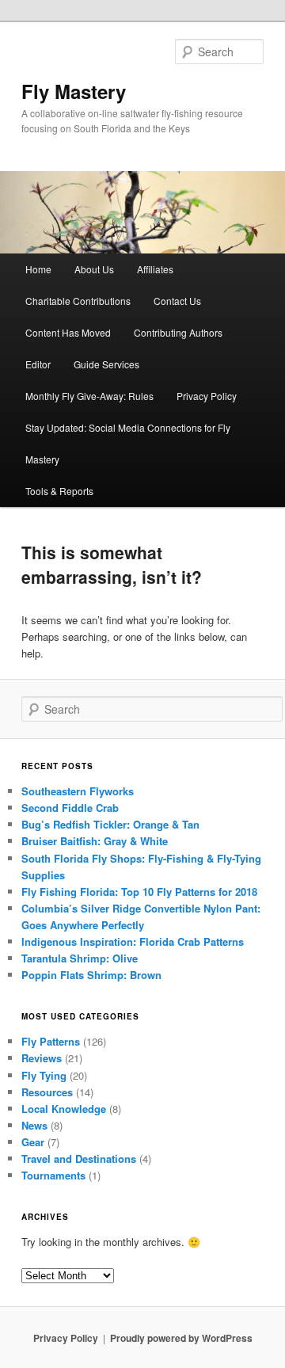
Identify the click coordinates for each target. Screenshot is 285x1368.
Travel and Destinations (78, 1158)
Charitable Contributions (78, 300)
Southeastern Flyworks (77, 790)
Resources (47, 1091)
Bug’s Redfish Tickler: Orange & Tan (110, 824)
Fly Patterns (50, 1041)
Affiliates (155, 269)
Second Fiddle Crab (70, 807)
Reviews (41, 1057)
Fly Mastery (73, 91)
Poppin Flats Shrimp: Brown (91, 974)
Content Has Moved (68, 332)
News (34, 1125)
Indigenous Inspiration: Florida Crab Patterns (132, 941)
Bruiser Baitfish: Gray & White (94, 840)
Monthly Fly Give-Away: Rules (89, 395)
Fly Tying (43, 1075)
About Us (94, 269)
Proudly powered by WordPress (181, 1338)
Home (38, 269)
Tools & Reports (59, 490)
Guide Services (106, 364)
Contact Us (177, 300)
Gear (32, 1141)
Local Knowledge (63, 1108)
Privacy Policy (207, 395)
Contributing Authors (178, 332)
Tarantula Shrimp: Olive (79, 958)
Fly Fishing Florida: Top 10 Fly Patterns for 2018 (139, 891)
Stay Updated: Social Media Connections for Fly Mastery (127, 443)
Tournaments (53, 1175)
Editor (38, 364)
